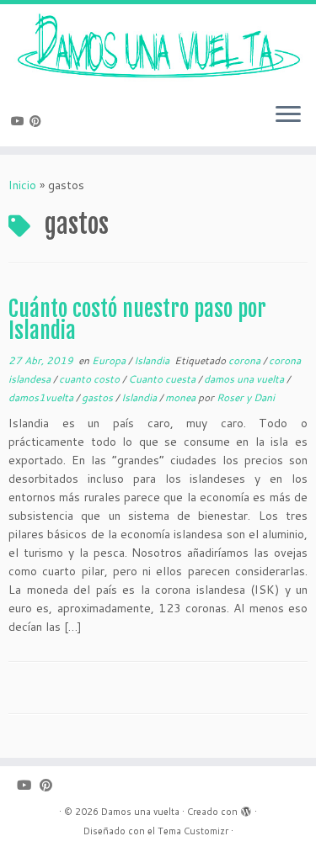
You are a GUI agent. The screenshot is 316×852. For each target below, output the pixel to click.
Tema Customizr (193, 831)
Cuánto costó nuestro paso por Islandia (137, 319)
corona (245, 360)
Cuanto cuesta (163, 379)
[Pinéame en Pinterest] (37, 121)
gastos (98, 397)
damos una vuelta (245, 379)
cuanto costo (90, 379)
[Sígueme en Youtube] (20, 121)
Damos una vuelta (140, 811)
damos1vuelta (42, 397)
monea (181, 397)
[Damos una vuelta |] (158, 47)
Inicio (22, 185)
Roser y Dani (246, 397)
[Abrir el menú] (288, 116)
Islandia (153, 360)
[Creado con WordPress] (246, 808)
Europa (110, 360)
